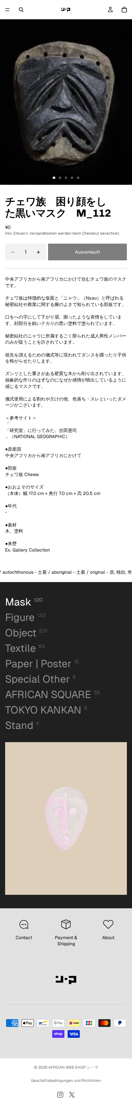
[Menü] (7, 9)
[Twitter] (72, 1095)
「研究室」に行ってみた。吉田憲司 (41, 430)
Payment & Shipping (66, 941)
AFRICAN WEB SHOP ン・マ (73, 1067)
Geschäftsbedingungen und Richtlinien (66, 1080)
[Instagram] (60, 1095)
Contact (24, 937)
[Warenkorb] (124, 10)
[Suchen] (21, 10)
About (108, 937)
